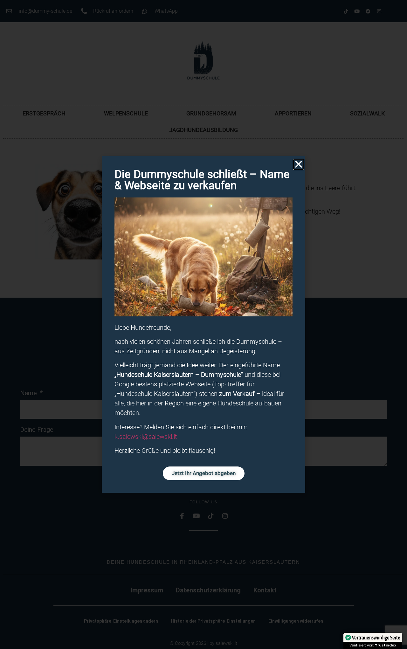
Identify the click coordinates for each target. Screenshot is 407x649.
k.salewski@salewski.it (145, 436)
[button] (298, 164)
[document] (203, 324)
